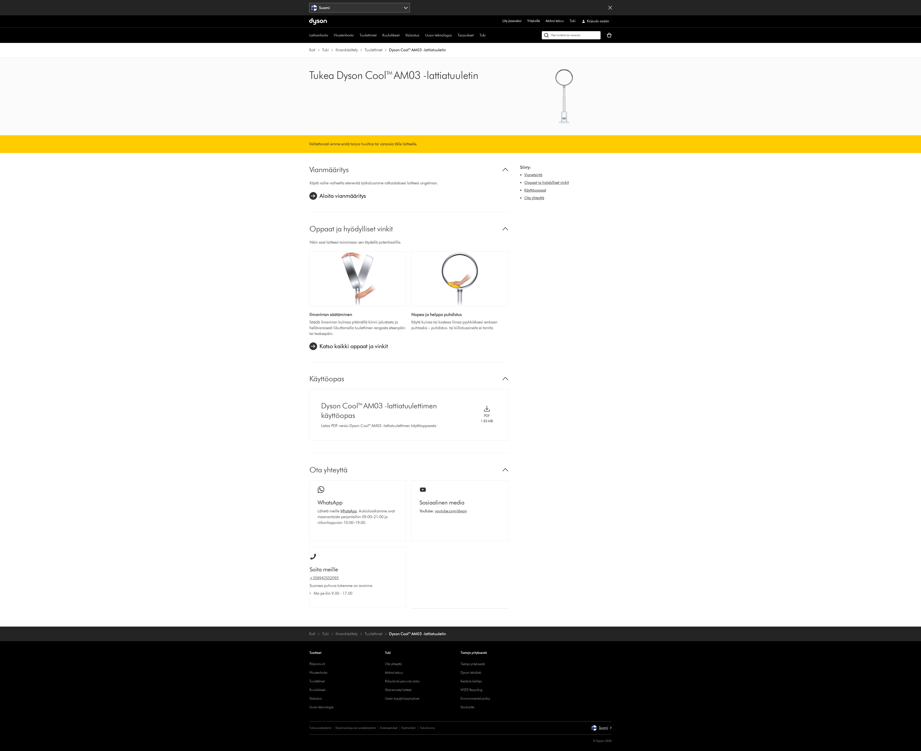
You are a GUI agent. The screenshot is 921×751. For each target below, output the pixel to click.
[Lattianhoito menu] (330, 35)
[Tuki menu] (488, 35)
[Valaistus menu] (421, 35)
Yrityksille (533, 21)
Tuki (572, 21)
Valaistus (412, 35)
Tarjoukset (466, 35)
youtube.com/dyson (451, 511)
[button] (601, 728)
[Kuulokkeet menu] (402, 35)
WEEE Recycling (471, 690)
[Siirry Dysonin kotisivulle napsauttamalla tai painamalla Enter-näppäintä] (318, 21)
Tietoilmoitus (427, 728)
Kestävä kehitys (471, 681)
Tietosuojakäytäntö (320, 728)
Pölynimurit (317, 664)
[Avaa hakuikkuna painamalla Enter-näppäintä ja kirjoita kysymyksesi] (571, 35)
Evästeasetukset (388, 728)
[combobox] (359, 7)
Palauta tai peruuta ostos (402, 681)
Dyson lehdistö (470, 673)
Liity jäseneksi (511, 21)
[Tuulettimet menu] (379, 35)
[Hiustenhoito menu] (356, 35)
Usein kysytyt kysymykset (402, 699)
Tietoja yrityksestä (472, 664)
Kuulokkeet (391, 35)
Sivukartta (467, 707)
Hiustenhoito (344, 35)
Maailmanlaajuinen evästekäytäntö (356, 728)
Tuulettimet (368, 35)
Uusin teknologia (438, 35)
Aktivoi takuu (555, 21)
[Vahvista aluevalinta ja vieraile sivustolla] (610, 8)
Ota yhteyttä (534, 198)
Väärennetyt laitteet (398, 690)
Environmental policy (475, 699)
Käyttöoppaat (535, 190)
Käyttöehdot (408, 728)
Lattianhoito (318, 35)
